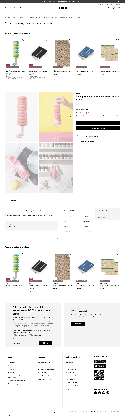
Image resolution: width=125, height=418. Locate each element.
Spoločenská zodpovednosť (16, 380)
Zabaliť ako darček (71, 382)
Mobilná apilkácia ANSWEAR (45, 379)
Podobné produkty (98, 123)
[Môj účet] (109, 8)
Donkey (78, 93)
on (11, 8)
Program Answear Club (44, 376)
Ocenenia (11, 369)
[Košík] (119, 8)
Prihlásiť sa (45, 343)
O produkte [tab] (12, 201)
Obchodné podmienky (43, 362)
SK (111, 411)
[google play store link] (100, 361)
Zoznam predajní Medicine (73, 376)
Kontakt (68, 389)
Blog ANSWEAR (41, 372)
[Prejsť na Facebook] (95, 392)
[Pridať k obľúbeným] (23, 39)
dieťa (16, 8)
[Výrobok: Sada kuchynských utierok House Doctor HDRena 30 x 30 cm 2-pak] (110, 53)
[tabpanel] (62, 222)
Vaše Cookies (47, 412)
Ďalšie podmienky (42, 366)
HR (95, 411)
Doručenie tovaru (71, 369)
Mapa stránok (56, 412)
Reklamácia (69, 362)
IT (100, 411)
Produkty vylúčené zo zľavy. (24, 326)
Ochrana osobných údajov (16, 384)
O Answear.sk (12, 362)
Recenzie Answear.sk (14, 366)
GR (92, 411)
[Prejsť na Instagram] (99, 392)
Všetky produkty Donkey (98, 128)
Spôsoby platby (70, 372)
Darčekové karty (71, 379)
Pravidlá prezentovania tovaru (46, 369)
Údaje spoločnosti (38, 412)
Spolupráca (11, 372)
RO (106, 411)
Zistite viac (78, 323)
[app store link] (100, 366)
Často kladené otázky (72, 386)
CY (86, 411)
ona (6, 8)
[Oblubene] (114, 8)
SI (108, 411)
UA (114, 411)
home (22, 8)
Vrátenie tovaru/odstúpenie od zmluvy (77, 366)
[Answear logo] (62, 8)
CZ (89, 411)
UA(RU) (118, 411)
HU (98, 411)
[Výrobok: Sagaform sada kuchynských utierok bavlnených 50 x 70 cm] (62, 53)
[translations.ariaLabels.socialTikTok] (107, 393)
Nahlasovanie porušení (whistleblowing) (15, 376)
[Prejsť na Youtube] (103, 392)
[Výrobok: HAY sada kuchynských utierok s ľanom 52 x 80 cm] (39, 53)
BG (83, 411)
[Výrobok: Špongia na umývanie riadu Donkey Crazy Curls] (15, 53)
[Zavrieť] (118, 1)
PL (103, 411)
